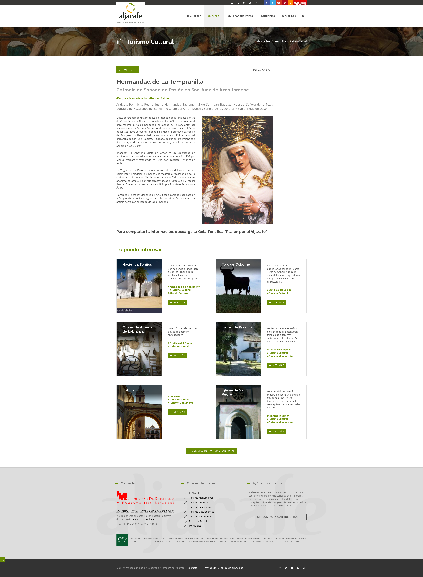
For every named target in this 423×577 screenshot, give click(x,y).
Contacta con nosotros (279, 517)
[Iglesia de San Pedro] (238, 412)
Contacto (192, 567)
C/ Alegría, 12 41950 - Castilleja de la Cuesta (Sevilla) (145, 510)
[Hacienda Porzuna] (238, 349)
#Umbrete (174, 396)
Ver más (180, 302)
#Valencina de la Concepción (184, 286)
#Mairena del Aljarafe (279, 349)
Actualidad (289, 16)
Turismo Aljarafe (263, 41)
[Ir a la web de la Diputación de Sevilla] (122, 540)
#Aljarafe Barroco (178, 293)
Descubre (280, 41)
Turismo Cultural (298, 41)
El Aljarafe (194, 16)
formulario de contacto (141, 519)
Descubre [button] (215, 20)
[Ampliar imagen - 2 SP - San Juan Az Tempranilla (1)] (237, 170)
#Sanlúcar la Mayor (278, 415)
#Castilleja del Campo (279, 289)
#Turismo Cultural (180, 289)
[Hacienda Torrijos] (139, 286)
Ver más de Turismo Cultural (213, 450)
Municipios (268, 16)
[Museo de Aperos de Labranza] (139, 349)
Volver (130, 70)
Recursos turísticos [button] (242, 20)
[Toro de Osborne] (238, 286)
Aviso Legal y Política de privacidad (224, 567)
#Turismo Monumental (280, 356)
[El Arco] (139, 412)
